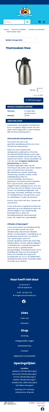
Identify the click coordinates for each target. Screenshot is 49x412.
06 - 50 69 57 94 (24, 292)
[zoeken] (27, 22)
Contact (24, 351)
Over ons (25, 318)
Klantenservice (24, 346)
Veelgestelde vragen (24, 341)
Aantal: (32, 90)
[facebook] (24, 303)
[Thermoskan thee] (24, 69)
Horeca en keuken (19, 29)
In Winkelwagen (33, 100)
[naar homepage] (24, 12)
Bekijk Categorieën (14, 40)
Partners (24, 323)
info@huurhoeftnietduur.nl (24, 295)
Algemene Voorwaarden (25, 356)
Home (6, 29)
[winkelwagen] (39, 22)
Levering (24, 335)
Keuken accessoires (37, 29)
